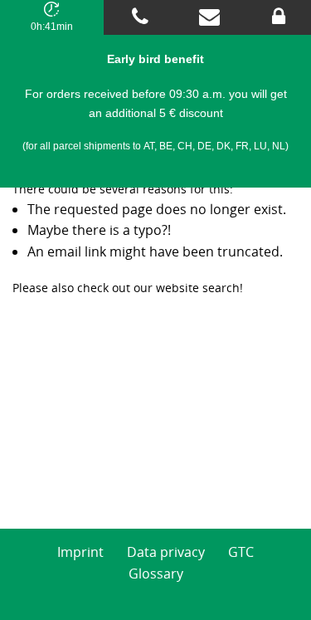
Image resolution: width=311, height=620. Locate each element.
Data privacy (166, 552)
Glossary (156, 573)
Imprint (80, 552)
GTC (241, 552)
